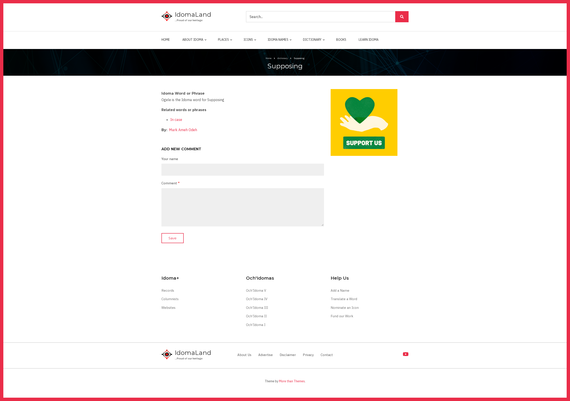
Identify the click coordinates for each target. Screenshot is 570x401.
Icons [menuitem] (247, 42)
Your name (169, 159)
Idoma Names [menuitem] (276, 42)
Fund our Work (342, 316)
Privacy (308, 355)
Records (167, 290)
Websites (168, 307)
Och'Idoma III (257, 307)
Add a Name (340, 290)
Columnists (170, 299)
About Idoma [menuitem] (191, 42)
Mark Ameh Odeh (183, 130)
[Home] (167, 16)
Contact (327, 355)
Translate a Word (344, 299)
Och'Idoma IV (256, 299)
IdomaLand (193, 14)
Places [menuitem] (222, 42)
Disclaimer (288, 355)
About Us (244, 355)
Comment (169, 183)
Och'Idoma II (256, 316)
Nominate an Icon (345, 307)
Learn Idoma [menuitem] (369, 40)
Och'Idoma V (256, 290)
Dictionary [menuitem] (311, 42)
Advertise (265, 355)
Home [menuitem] (165, 40)
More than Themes (292, 381)
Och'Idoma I (255, 325)
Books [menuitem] (341, 40)
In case (176, 119)
